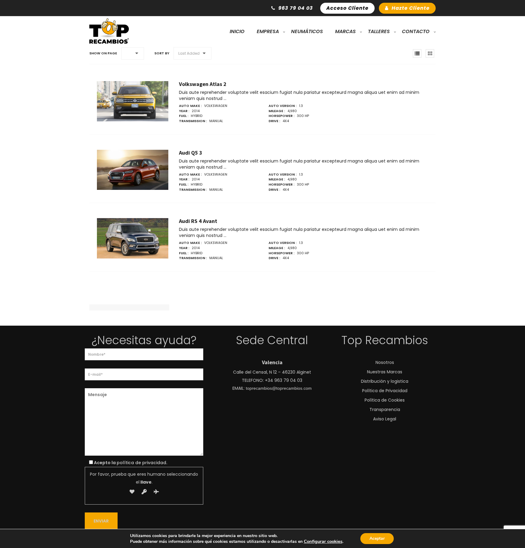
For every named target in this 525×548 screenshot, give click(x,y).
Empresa (268, 31)
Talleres (379, 31)
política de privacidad (141, 463)
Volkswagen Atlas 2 (202, 83)
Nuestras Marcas (384, 372)
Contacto (416, 31)
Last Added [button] (189, 53)
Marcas (345, 31)
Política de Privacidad (384, 391)
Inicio (237, 31)
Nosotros (385, 362)
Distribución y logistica (384, 381)
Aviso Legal (384, 419)
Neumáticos (307, 31)
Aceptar (377, 538)
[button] (132, 53)
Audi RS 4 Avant (198, 220)
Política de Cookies (385, 400)
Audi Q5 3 (190, 152)
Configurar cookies (323, 541)
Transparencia (384, 409)
